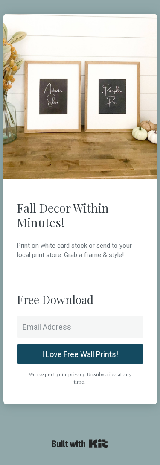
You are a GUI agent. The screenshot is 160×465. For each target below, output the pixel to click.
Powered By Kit (80, 443)
